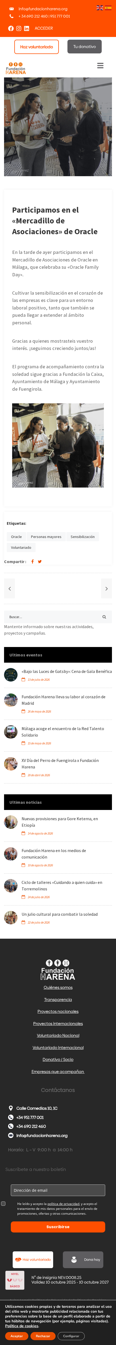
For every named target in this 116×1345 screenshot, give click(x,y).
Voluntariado (21, 547)
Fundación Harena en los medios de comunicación (54, 854)
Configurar (71, 1336)
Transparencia (58, 999)
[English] (99, 7)
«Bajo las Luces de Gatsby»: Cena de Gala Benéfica (67, 671)
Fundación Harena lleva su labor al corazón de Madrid (63, 700)
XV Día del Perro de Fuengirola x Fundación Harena (60, 763)
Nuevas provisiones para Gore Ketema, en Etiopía (60, 822)
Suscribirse (58, 1227)
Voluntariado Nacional (58, 1035)
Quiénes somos (58, 987)
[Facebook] (11, 28)
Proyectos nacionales (58, 1011)
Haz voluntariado (37, 1259)
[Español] (108, 7)
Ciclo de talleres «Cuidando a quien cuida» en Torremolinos (62, 885)
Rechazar (43, 1336)
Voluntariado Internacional (58, 1047)
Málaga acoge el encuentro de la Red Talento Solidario (63, 732)
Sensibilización (83, 536)
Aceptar (17, 1336)
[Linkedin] (26, 28)
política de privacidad (63, 1203)
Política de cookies (21, 1326)
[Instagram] (19, 28)
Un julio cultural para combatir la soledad (60, 914)
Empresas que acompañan (58, 1071)
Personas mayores (46, 536)
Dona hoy (92, 1259)
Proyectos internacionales (58, 1023)
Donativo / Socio (58, 1059)
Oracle (16, 536)
